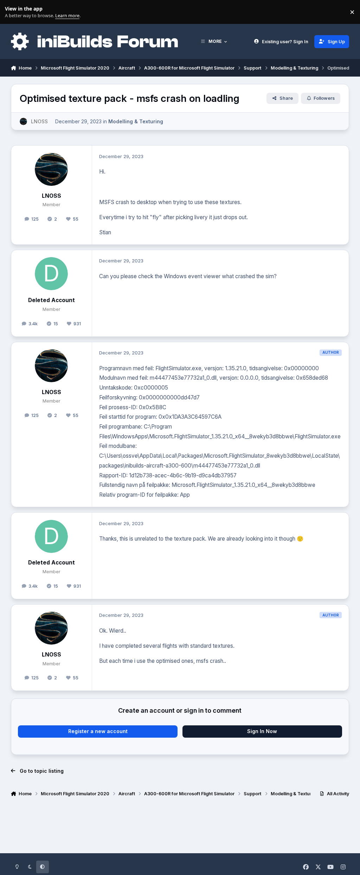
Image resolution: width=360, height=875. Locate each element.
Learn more (13, 12)
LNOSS (51, 195)
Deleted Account (51, 300)
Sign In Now (262, 731)
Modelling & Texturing (135, 121)
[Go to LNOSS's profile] (23, 121)
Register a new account (98, 731)
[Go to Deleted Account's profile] (51, 273)
